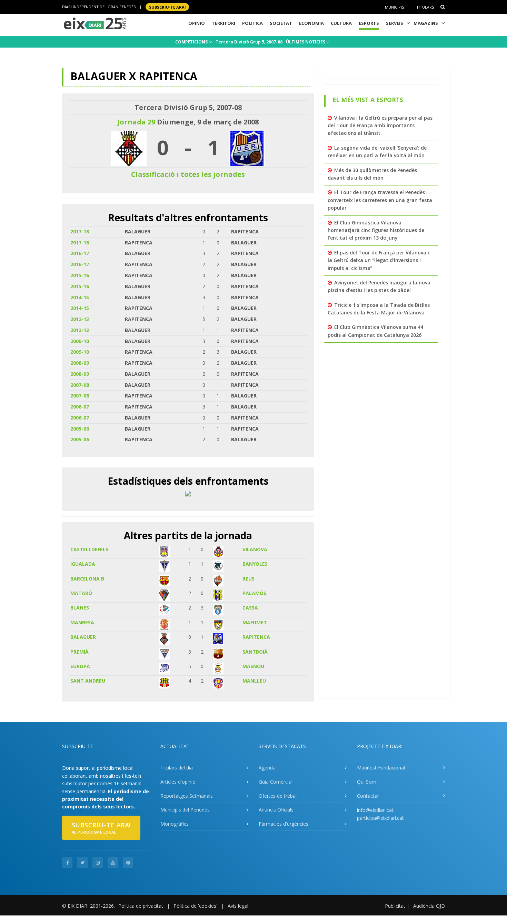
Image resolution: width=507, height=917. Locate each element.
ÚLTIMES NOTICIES (306, 42)
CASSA (250, 607)
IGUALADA (82, 564)
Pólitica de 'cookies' (195, 906)
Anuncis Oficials (276, 809)
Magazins (426, 23)
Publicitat (395, 906)
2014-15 (79, 297)
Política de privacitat (140, 906)
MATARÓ (81, 593)
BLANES (79, 607)
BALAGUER (83, 637)
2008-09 (79, 363)
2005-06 (79, 428)
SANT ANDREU (87, 680)
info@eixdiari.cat (375, 810)
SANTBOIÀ (255, 651)
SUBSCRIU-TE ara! (167, 6)
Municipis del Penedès (185, 809)
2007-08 (79, 385)
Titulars (425, 7)
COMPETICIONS (192, 42)
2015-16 (79, 275)
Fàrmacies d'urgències (283, 823)
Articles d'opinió (178, 781)
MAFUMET (254, 622)
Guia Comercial (275, 781)
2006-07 (79, 406)
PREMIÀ (79, 651)
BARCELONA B (87, 578)
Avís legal (238, 906)
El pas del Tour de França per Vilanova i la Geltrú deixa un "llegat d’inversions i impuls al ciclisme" (378, 260)
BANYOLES (255, 564)
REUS (248, 578)
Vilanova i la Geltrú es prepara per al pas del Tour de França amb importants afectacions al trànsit (380, 125)
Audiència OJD (429, 906)
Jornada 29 (136, 122)
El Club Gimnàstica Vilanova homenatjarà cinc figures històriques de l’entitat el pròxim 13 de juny (376, 230)
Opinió (196, 23)
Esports (369, 23)
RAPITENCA (256, 637)
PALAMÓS (254, 593)
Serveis (394, 23)
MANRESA (82, 622)
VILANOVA (254, 549)
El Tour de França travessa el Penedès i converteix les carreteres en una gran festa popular (380, 200)
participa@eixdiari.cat (380, 818)
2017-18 (79, 231)
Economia (311, 23)
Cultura (341, 23)
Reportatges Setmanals (186, 796)
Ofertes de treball (278, 796)
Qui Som (366, 781)
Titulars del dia (176, 767)
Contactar (368, 796)
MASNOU (253, 666)
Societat (281, 23)
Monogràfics (174, 823)
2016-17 (79, 253)
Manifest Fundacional (381, 767)
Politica (252, 23)
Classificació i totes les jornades (188, 174)
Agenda (267, 767)
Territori (223, 23)
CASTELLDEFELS (89, 549)
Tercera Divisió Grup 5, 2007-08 (249, 42)
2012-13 (79, 319)
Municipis (394, 7)
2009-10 (79, 341)
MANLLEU (254, 680)
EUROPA (80, 666)
